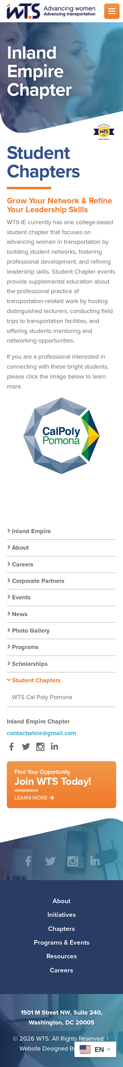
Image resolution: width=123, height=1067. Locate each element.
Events (21, 597)
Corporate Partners (38, 580)
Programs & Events (62, 942)
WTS (51, 11)
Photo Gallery (31, 630)
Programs (25, 647)
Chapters (61, 928)
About (20, 547)
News (20, 614)
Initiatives (61, 914)
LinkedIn (54, 750)
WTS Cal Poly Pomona (42, 697)
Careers (22, 564)
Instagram (40, 750)
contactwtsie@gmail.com (41, 733)
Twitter (25, 750)
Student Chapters (36, 680)
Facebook (11, 750)
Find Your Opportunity (52, 784)
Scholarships (30, 663)
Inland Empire (31, 531)
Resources (61, 956)
